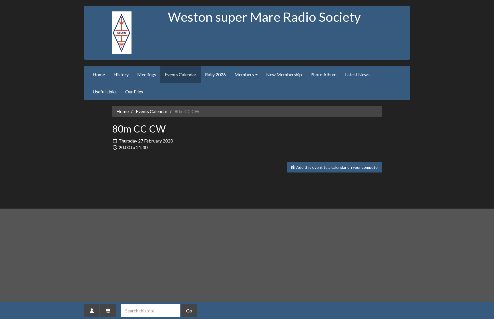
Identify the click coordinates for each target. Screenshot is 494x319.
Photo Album (323, 74)
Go (189, 310)
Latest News (357, 74)
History (121, 74)
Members (244, 74)
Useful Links (105, 91)
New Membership (284, 74)
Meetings (146, 74)
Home (99, 74)
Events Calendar (180, 74)
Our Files (134, 91)
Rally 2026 (215, 74)
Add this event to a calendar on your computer (337, 167)
